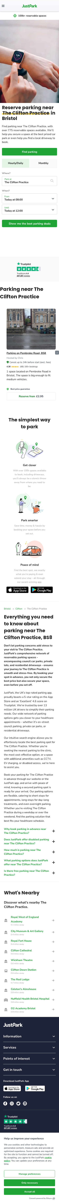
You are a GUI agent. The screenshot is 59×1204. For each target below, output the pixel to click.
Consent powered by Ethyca (40, 1198)
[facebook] (5, 1103)
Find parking (29, 152)
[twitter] (18, 1103)
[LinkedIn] (25, 1103)
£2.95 (31, 396)
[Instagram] (12, 1103)
